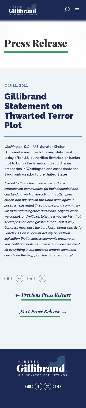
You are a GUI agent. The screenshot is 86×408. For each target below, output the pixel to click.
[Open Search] (67, 9)
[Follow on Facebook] (38, 386)
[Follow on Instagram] (57, 386)
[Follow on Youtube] (29, 386)
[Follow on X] (47, 386)
